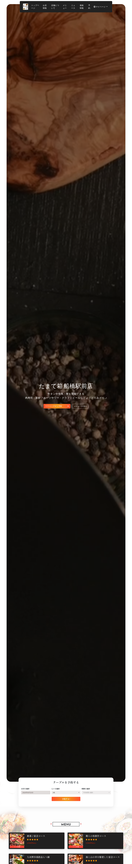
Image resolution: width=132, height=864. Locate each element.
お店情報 (45, 6)
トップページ (35, 6)
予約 (89, 6)
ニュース (73, 6)
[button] (66, 792)
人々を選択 (55, 788)
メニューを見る (80, 406)
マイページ (100, 6)
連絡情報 (82, 6)
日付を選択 (25, 788)
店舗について (55, 6)
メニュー (65, 6)
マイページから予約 (53, 406)
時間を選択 (86, 788)
